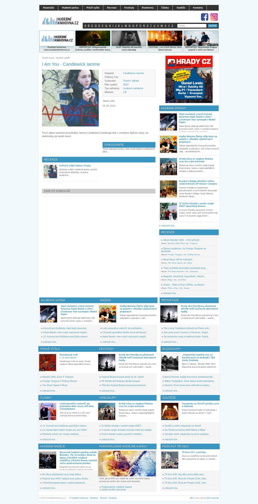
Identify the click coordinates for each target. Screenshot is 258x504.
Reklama (94, 498)
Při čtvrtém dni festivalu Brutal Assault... (121, 381)
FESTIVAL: (154, 47)
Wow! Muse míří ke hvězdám (177, 259)
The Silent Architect (176, 271)
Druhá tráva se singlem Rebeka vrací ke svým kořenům (196, 160)
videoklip (131, 50)
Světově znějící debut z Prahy (75, 165)
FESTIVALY (106, 348)
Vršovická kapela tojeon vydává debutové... (64, 482)
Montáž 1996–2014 (176, 243)
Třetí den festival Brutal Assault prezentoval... (124, 385)
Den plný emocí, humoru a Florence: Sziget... (186, 332)
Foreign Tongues (175, 255)
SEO (192, 498)
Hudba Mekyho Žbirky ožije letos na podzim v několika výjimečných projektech (198, 139)
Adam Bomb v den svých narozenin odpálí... (65, 332)
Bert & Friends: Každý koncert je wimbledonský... (189, 377)
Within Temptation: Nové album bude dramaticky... (190, 381)
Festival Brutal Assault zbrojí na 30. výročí (122, 377)
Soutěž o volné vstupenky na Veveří (183, 425)
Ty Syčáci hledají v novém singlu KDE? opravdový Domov (196, 205)
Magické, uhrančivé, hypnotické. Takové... (184, 276)
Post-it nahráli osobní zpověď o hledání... (122, 434)
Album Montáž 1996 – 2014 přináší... (182, 240)
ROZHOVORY (171, 348)
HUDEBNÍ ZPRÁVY (173, 108)
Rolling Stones (194, 255)
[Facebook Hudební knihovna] (204, 17)
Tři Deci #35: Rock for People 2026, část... (186, 478)
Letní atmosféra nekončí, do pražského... (123, 328)
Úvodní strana (48, 58)
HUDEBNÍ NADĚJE (52, 446)
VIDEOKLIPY (107, 397)
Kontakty (113, 498)
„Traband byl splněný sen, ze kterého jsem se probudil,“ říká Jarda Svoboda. (198, 357)
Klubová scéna (53, 300)
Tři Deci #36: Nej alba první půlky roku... (185, 474)
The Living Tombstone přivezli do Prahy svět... (187, 328)
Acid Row (182, 280)
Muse (190, 263)
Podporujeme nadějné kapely (116, 487)
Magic (170, 280)
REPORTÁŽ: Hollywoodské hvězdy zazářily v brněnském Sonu (93, 48)
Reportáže (170, 300)
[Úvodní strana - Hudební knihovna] (63, 18)
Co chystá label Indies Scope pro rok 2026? (64, 430)
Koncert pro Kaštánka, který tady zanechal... (65, 328)
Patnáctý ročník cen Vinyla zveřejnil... (61, 434)
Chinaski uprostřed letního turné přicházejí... (125, 332)
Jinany (186, 288)
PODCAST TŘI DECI (175, 446)
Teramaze (194, 271)
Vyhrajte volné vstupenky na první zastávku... (187, 434)
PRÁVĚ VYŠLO (50, 348)
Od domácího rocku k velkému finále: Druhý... (187, 336)
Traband (193, 243)
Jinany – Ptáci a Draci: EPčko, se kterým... (184, 284)
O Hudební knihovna (78, 498)
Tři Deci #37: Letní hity (194, 452)
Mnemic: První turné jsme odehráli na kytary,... (188, 385)
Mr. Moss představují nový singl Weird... (62, 474)
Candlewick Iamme (133, 73)
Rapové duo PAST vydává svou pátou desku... (66, 478)
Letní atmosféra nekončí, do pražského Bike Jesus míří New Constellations (77, 406)
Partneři (103, 498)
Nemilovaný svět (69, 354)
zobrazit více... (168, 225)
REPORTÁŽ (191, 47)
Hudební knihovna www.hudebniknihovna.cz (57, 48)
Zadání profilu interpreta (113, 489)
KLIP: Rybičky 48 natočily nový (129, 48)
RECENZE (168, 232)
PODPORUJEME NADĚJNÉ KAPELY (123, 446)
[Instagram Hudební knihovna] (214, 17)
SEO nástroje (212, 498)
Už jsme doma (69, 357)
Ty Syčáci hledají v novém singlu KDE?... (122, 425)
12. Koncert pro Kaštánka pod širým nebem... (66, 336)
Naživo (105, 300)
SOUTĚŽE (169, 397)
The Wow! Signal (175, 263)
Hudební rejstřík (63, 58)
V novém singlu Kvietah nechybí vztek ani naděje (126, 430)
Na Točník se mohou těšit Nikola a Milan (185, 430)
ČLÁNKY (46, 397)
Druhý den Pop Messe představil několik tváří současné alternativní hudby (199, 309)
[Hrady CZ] (189, 79)
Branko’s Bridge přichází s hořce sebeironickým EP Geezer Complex (198, 182)
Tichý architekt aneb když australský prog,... (185, 268)
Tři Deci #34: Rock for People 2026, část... (186, 482)
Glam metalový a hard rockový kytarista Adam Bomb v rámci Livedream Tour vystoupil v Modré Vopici (197, 118)
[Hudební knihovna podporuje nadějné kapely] (127, 463)
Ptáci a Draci (173, 288)
